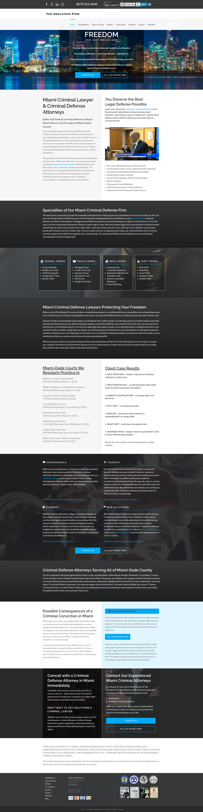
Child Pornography (50, 273)
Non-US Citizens (118, 507)
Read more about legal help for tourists (120, 499)
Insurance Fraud (82, 273)
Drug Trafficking (49, 267)
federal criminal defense (64, 164)
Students (52, 507)
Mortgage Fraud (82, 267)
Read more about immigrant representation (122, 541)
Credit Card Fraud (83, 270)
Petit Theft (143, 267)
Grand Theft (144, 273)
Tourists (113, 462)
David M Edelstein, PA (95, 809)
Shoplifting (143, 270)
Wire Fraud (79, 278)
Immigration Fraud (83, 281)
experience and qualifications (138, 109)
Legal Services (50, 781)
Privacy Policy (107, 809)
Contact (48, 793)
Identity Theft (48, 278)
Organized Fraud (82, 276)
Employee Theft (146, 276)
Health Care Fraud (50, 270)
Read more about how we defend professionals (63, 499)
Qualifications (50, 778)
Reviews (48, 790)
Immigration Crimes (50, 276)
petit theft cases (123, 532)
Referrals (48, 796)
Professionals (56, 462)
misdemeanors (138, 218)
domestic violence (148, 529)
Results (48, 784)
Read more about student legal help (58, 541)
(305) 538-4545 (72, 785)
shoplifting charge (50, 478)
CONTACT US (88, 75)
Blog (46, 799)
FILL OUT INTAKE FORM (115, 75)
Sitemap (115, 809)
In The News (50, 787)
